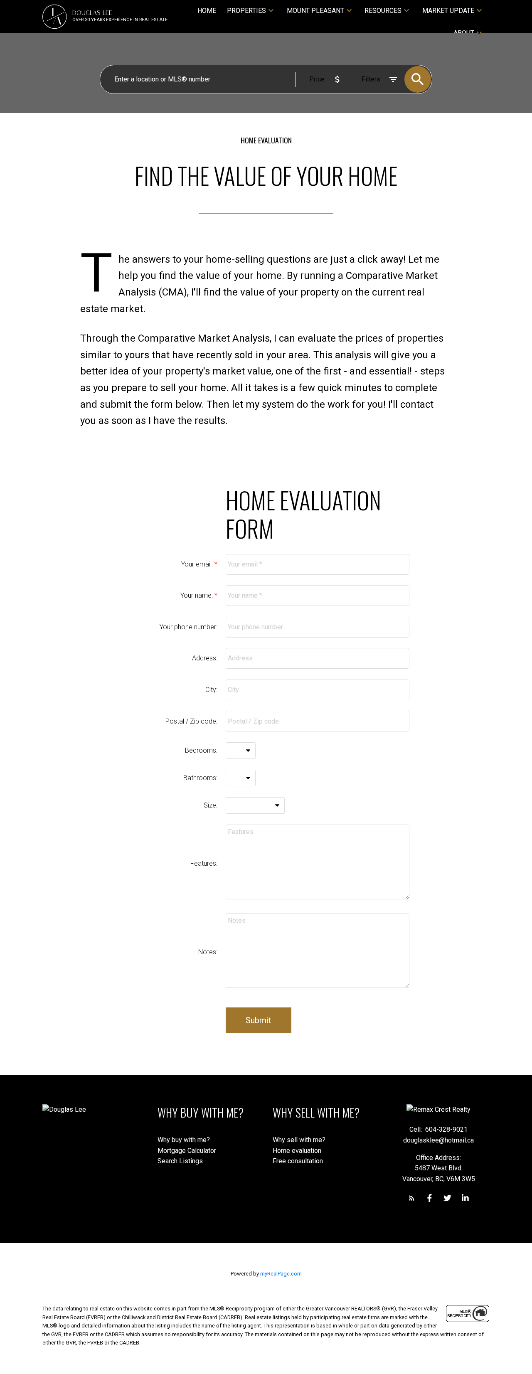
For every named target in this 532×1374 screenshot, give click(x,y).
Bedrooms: (201, 750)
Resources (383, 11)
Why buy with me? (184, 1140)
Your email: (197, 564)
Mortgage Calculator (187, 1151)
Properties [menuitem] (246, 11)
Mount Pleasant (315, 11)
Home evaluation (297, 1151)
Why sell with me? (299, 1140)
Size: (210, 805)
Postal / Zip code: (191, 721)
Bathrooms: (200, 778)
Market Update (448, 11)
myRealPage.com (281, 1274)
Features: (203, 863)
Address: (204, 658)
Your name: (197, 595)
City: (211, 690)
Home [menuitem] (206, 11)
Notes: (207, 952)
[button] (412, 1198)
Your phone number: (188, 627)
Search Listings (180, 1161)
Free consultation (298, 1161)
